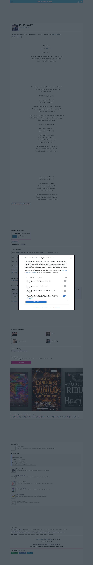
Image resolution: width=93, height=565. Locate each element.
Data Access (45, 307)
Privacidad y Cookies (55, 307)
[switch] (64, 281)
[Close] (71, 258)
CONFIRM (36, 301)
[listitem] (46, 278)
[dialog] (46, 282)
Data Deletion (36, 307)
